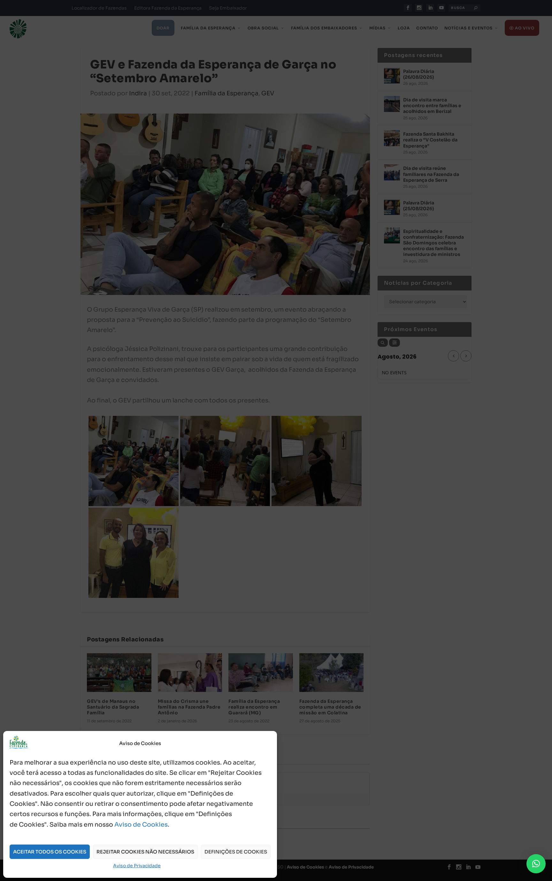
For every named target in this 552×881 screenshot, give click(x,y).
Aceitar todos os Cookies (49, 852)
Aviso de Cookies (141, 825)
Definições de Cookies (235, 852)
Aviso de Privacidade (137, 866)
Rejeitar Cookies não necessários (145, 852)
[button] (536, 863)
